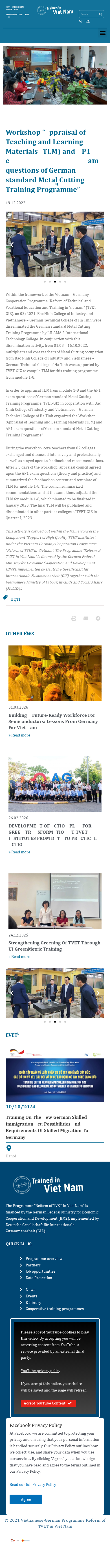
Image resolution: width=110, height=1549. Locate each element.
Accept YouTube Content (44, 1403)
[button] (102, 32)
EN (88, 21)
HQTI (15, 599)
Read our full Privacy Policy (33, 1484)
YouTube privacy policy (40, 1370)
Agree (26, 1499)
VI (81, 21)
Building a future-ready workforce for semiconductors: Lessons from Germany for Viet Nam (53, 721)
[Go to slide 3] (55, 282)
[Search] (100, 14)
